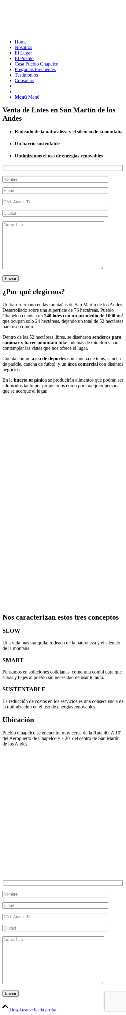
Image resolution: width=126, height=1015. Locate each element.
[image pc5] (63, 556)
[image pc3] (63, 485)
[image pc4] (63, 520)
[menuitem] (69, 42)
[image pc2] (63, 449)
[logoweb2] (48, 31)
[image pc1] (63, 414)
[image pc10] (63, 591)
